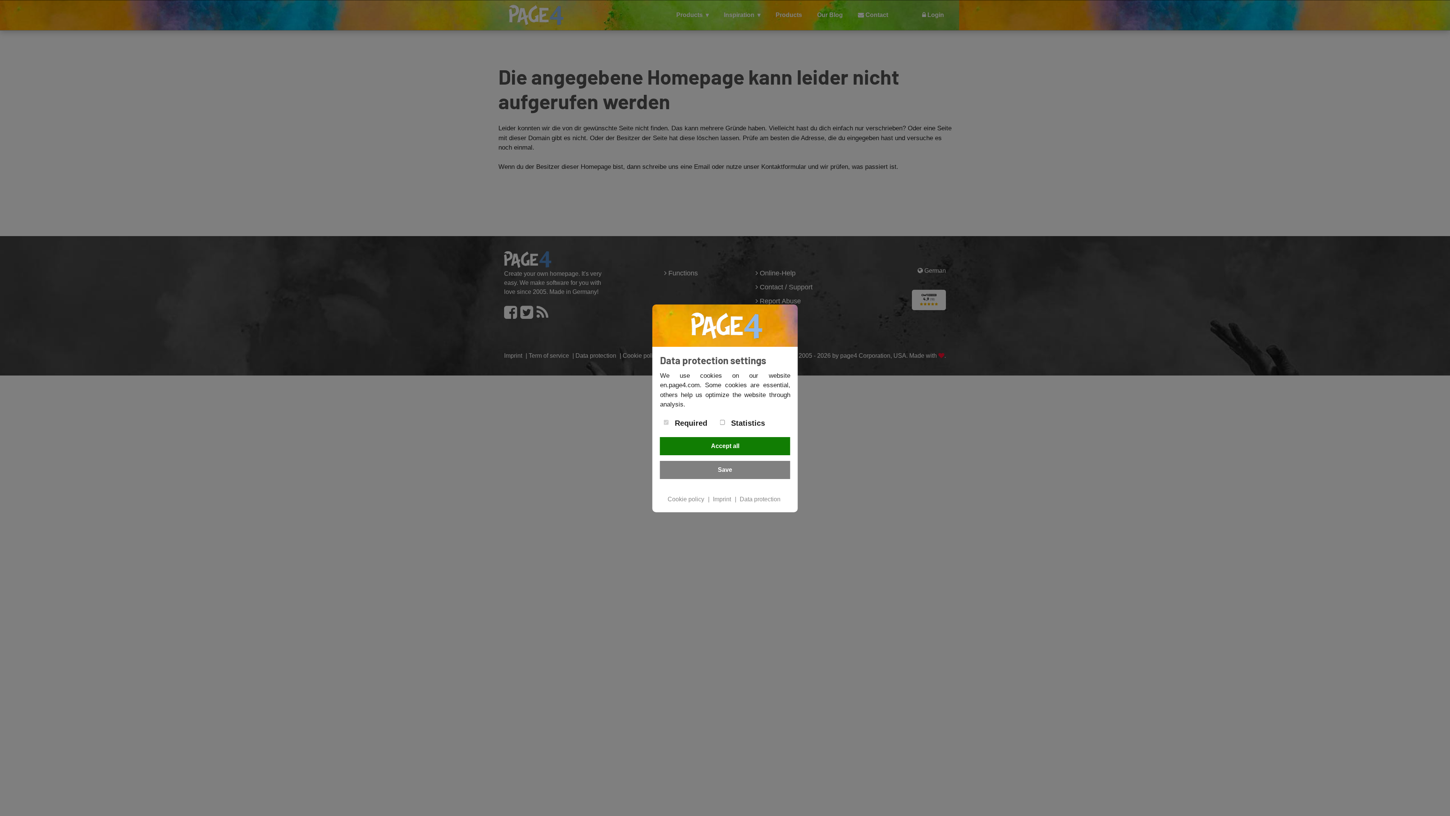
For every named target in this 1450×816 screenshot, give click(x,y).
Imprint (722, 499)
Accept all (725, 446)
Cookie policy (686, 499)
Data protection (760, 499)
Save (725, 470)
